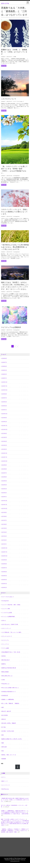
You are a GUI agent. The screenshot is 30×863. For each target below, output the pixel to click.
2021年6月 (4, 524)
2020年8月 (4, 563)
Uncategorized (16, 175)
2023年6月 (4, 433)
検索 (2, 763)
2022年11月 (4, 457)
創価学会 (4, 663)
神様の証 (4, 719)
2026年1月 (4, 378)
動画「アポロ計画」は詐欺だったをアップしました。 (13, 819)
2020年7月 (4, 567)
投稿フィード (5, 781)
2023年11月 (4, 425)
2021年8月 (4, 516)
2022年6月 (4, 476)
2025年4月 (4, 405)
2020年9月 (4, 559)
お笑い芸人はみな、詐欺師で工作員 (10, 624)
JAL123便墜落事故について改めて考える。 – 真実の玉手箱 (14, 813)
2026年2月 (4, 374)
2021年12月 (4, 500)
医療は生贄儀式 (5, 671)
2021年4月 (4, 532)
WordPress (13, 859)
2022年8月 (4, 469)
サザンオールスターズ (7, 636)
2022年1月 (4, 496)
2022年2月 (4, 492)
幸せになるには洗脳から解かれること (10, 687)
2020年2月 (4, 587)
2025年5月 (4, 401)
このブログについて (8, 99)
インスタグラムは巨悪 (7, 612)
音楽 (3, 750)
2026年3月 (4, 370)
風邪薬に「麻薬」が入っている (9, 754)
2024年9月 (4, 417)
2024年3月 (4, 421)
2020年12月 (4, 548)
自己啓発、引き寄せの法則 (8, 731)
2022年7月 (4, 473)
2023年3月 (4, 445)
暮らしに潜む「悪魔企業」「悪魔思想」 (11, 703)
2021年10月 (4, 508)
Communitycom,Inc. (15, 861)
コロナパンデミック (6, 628)
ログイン (4, 777)
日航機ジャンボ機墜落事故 (8, 699)
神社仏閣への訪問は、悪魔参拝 (9, 723)
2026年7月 (4, 362)
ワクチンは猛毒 (5, 648)
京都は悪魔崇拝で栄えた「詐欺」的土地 (11, 652)
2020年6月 (4, 571)
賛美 (3, 735)
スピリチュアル (5, 640)
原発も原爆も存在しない (7, 675)
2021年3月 (4, 536)
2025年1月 (4, 409)
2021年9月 (4, 512)
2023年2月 (4, 449)
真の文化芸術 (5, 715)
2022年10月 (4, 461)
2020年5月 (4, 575)
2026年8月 (4, 358)
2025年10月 (4, 390)
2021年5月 (4, 528)
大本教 (14, 56)
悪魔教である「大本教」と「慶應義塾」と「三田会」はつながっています (14, 52)
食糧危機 (4, 758)
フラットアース (5, 644)
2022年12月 (4, 453)
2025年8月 (4, 394)
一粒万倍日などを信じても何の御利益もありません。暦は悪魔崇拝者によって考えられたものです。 (15, 247)
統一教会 (4, 727)
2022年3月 (4, 488)
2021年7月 (4, 520)
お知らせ (4, 620)
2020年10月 (4, 555)
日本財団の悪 (5, 695)
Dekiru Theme (20, 859)
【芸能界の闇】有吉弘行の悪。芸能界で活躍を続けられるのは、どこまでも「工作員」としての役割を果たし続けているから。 (15, 800)
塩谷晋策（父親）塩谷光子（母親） (9, 832)
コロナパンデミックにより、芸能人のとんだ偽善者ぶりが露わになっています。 (14, 211)
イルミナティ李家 (6, 608)
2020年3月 (4, 583)
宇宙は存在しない (6, 683)
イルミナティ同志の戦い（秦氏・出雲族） (11, 604)
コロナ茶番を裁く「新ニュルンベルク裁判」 (12, 632)
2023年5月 (4, 437)
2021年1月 (4, 544)
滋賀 (3, 707)
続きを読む (3, 65)
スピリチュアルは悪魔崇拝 (11, 327)
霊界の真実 (4, 746)
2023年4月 (4, 441)
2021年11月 (4, 504)
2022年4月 (4, 484)
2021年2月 (4, 540)
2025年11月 (4, 386)
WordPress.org (5, 789)
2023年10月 (4, 429)
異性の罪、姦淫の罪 (6, 711)
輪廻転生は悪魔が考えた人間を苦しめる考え (12, 739)
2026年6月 (4, 366)
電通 (3, 742)
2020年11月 (4, 552)
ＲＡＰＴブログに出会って (18, 101)
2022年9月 (4, 465)
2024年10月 (4, 413)
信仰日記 (4, 656)
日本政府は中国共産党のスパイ (9, 691)
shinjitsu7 (3, 56)
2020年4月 (4, 579)
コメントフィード (6, 785)
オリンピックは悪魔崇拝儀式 (8, 616)
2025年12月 (4, 382)
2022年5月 (4, 480)
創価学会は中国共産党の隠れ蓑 (9, 667)
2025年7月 (4, 397)
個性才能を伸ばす (6, 660)
